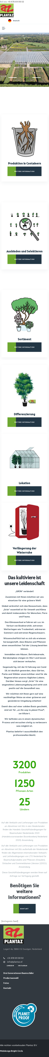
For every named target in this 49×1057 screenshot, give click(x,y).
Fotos (6, 983)
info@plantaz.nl (14, 961)
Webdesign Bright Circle (11, 1051)
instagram (22, 966)
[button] (12, 77)
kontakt (24, 909)
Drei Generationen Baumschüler (18, 973)
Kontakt (7, 988)
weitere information (24, 171)
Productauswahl (10, 978)
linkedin (10, 966)
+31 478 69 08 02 (16, 1)
